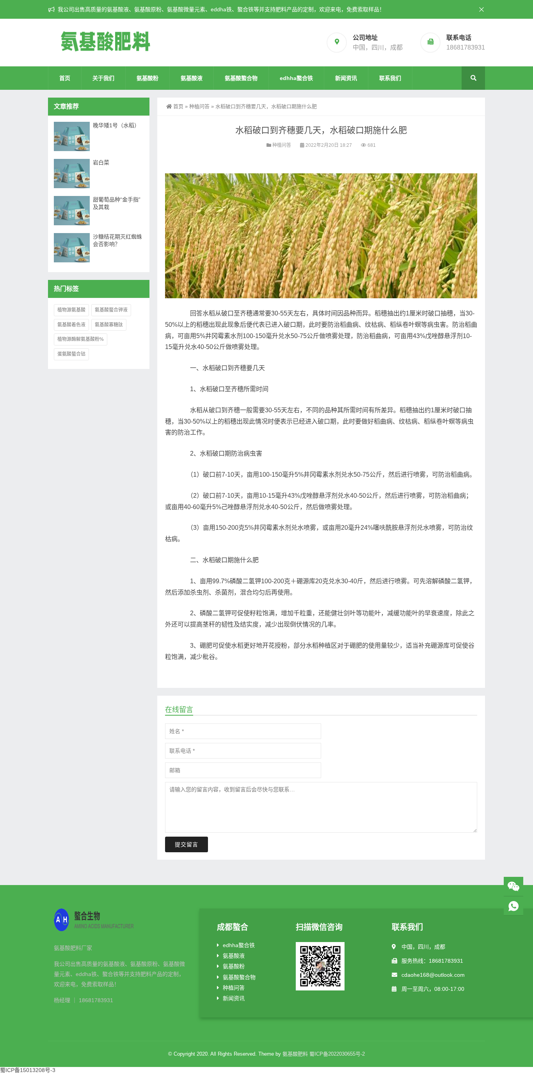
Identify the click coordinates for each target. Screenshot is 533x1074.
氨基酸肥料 (295, 1054)
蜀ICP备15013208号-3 (27, 1070)
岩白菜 (101, 162)
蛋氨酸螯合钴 (71, 354)
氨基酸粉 (147, 78)
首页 (64, 78)
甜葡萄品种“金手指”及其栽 (116, 203)
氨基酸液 (192, 78)
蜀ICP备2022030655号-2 (337, 1054)
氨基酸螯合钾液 (111, 310)
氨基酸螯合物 (241, 78)
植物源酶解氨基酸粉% (80, 339)
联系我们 (390, 78)
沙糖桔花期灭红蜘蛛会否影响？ (117, 240)
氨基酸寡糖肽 (109, 325)
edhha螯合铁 (296, 78)
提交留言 (186, 844)
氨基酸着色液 (71, 325)
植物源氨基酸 (71, 310)
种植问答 (199, 106)
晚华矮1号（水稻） (116, 125)
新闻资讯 (346, 78)
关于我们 (103, 78)
